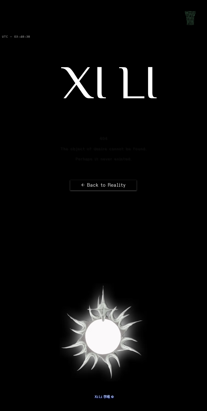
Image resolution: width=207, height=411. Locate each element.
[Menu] (190, 18)
